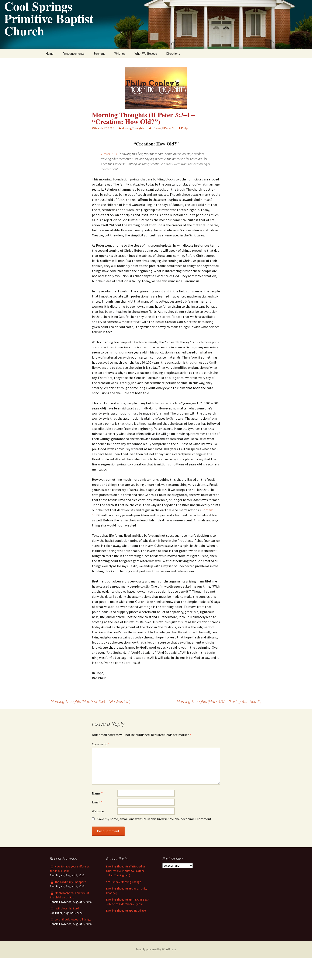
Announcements (73, 54)
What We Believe (146, 54)
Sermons (99, 54)
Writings (119, 54)
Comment (100, 744)
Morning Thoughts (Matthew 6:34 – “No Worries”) (88, 701)
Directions (173, 54)
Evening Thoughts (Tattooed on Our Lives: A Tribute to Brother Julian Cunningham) (126, 870)
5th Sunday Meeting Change (123, 882)
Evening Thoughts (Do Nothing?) (126, 910)
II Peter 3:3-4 (108, 154)
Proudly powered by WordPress (156, 949)
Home (49, 54)
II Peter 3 (168, 128)
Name (97, 793)
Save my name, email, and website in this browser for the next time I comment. (154, 819)
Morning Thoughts (133, 128)
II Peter (156, 128)
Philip (184, 128)
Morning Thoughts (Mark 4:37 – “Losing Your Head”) (221, 701)
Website (98, 811)
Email (97, 802)
